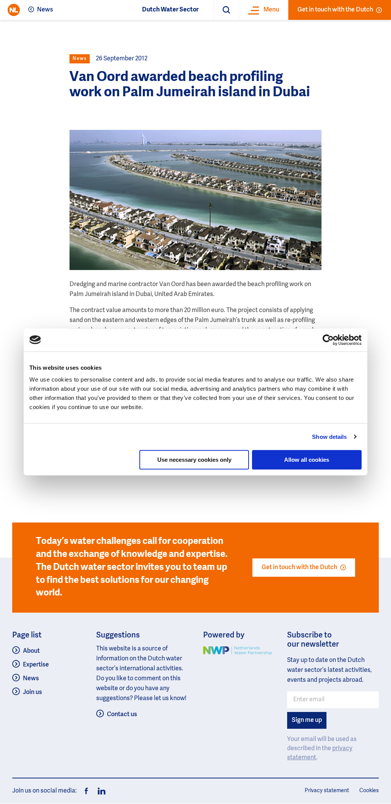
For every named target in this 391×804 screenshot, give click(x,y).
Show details (329, 437)
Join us (32, 692)
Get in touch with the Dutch (335, 10)
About (31, 651)
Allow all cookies (306, 459)
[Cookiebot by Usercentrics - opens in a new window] (328, 340)
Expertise (36, 665)
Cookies (369, 790)
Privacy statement (327, 790)
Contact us (122, 715)
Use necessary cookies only (194, 459)
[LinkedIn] (99, 791)
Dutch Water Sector (170, 10)
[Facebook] (86, 791)
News (45, 10)
